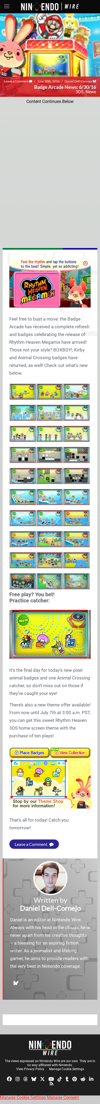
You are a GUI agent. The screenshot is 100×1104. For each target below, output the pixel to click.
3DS (80, 91)
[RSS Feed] (51, 1083)
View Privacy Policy (30, 1069)
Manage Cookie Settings (66, 1069)
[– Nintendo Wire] (50, 1047)
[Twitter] (42, 1078)
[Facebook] (9, 1078)
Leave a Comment (16, 81)
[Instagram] (17, 1078)
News (91, 91)
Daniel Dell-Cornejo (78, 81)
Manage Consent (63, 1097)
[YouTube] (51, 1078)
